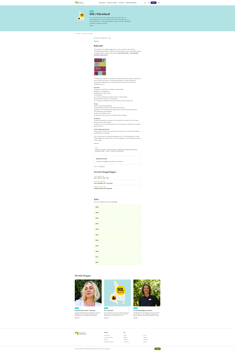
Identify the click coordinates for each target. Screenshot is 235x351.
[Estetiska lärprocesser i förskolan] (88, 292)
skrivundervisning (100, 151)
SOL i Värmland (100, 14)
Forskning (121, 2)
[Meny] (158, 2)
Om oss (145, 335)
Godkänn (158, 348)
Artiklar (125, 335)
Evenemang (126, 341)
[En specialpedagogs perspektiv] (146, 292)
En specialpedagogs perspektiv (142, 310)
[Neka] (233, 348)
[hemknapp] (75, 33)
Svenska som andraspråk (117, 151)
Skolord (153, 2)
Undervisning (102, 2)
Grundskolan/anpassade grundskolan (127, 149)
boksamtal (103, 149)
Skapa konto (102, 166)
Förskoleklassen (111, 149)
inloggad (105, 161)
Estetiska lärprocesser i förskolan (85, 310)
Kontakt (145, 337)
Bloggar (78, 33)
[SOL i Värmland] (117, 292)
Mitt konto (145, 339)
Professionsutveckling (130, 2)
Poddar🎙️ (126, 339)
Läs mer (77, 317)
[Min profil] (148, 2)
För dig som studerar (112, 2)
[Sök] (145, 2)
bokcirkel (97, 149)
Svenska (108, 151)
